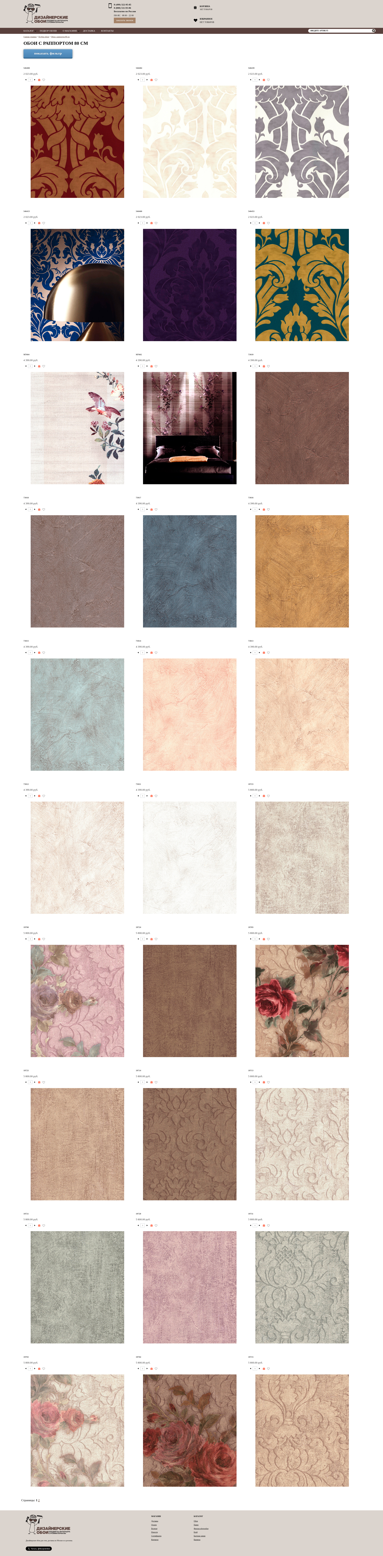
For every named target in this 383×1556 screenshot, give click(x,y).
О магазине (70, 30)
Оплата (154, 1525)
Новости (154, 1532)
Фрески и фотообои (201, 1529)
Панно (196, 1525)
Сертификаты (156, 1536)
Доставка (89, 30)
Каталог (28, 30)
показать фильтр (48, 53)
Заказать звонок (124, 20)
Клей (195, 1532)
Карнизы (197, 1540)
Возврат (154, 1529)
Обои (196, 1521)
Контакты (107, 30)
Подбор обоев (48, 30)
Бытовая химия (199, 1536)
